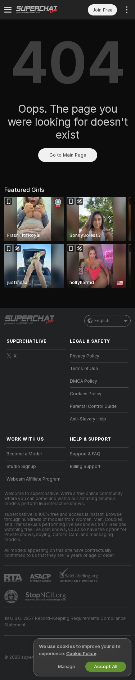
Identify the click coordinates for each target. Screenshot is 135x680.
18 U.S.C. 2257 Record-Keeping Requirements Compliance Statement (65, 621)
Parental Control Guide (93, 406)
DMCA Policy (83, 381)
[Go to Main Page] (42, 9)
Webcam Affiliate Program (33, 479)
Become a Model (24, 453)
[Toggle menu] (8, 9)
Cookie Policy (81, 653)
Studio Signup (21, 466)
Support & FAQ (85, 453)
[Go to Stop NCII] (46, 596)
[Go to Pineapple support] (11, 596)
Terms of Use (84, 368)
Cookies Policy (86, 393)
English (101, 320)
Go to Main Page (67, 155)
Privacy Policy (84, 356)
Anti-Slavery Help (88, 419)
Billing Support (85, 466)
